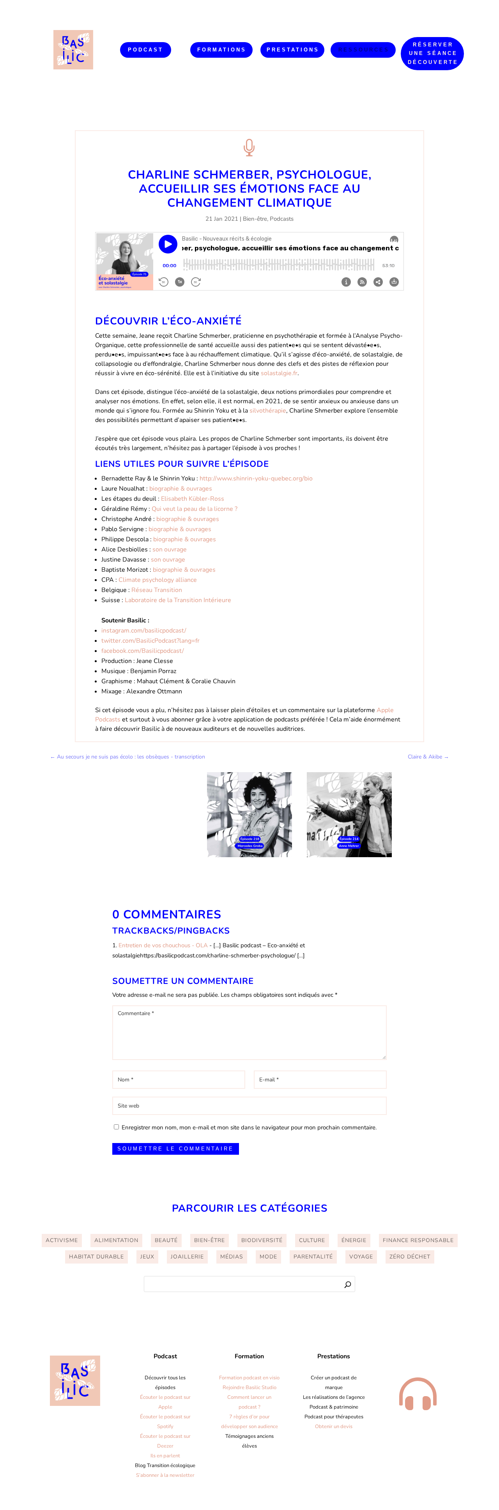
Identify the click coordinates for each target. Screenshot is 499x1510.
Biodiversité (262, 1240)
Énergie (354, 1240)
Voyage (361, 1256)
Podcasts (282, 219)
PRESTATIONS (293, 50)
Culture (312, 1240)
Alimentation (116, 1240)
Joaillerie (187, 1256)
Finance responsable (418, 1240)
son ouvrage (169, 549)
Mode (268, 1256)
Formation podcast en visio (249, 1377)
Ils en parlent (165, 1455)
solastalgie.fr (279, 373)
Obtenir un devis (333, 1426)
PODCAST (145, 50)
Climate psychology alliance (158, 580)
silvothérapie (268, 410)
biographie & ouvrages (180, 488)
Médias (231, 1256)
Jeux (147, 1256)
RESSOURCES (363, 50)
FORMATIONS (221, 50)
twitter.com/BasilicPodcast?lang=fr (150, 640)
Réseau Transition (156, 590)
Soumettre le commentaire (175, 1149)
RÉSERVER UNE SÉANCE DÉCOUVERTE (433, 53)
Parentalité (313, 1256)
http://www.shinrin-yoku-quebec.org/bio (256, 478)
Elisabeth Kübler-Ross (192, 498)
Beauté (166, 1240)
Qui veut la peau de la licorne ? (194, 509)
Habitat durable (96, 1256)
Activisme (62, 1240)
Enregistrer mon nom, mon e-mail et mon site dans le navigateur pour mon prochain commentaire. (249, 1127)
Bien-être (255, 219)
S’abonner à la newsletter (165, 1475)
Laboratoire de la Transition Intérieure (178, 600)
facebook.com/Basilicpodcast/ (142, 651)
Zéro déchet (409, 1256)
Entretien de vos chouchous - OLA (163, 945)
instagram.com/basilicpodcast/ (143, 630)
